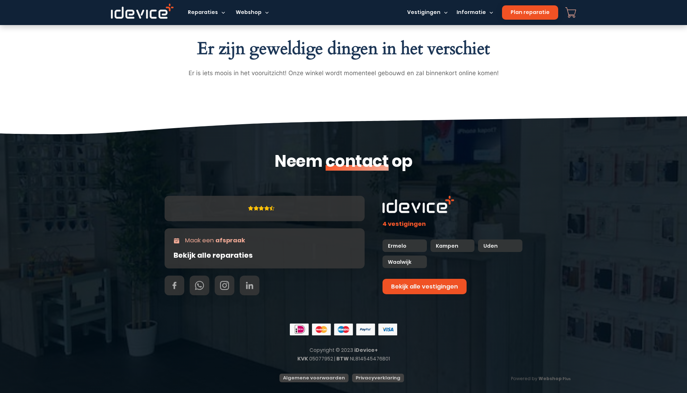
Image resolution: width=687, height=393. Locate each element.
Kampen (447, 245)
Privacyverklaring (378, 377)
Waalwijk (399, 262)
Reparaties (203, 12)
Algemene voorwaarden (314, 377)
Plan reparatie (530, 12)
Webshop (249, 12)
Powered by (541, 378)
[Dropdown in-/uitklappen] (223, 12)
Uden (490, 245)
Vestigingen (423, 12)
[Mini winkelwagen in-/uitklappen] (570, 12)
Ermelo (397, 245)
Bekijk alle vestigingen (424, 286)
